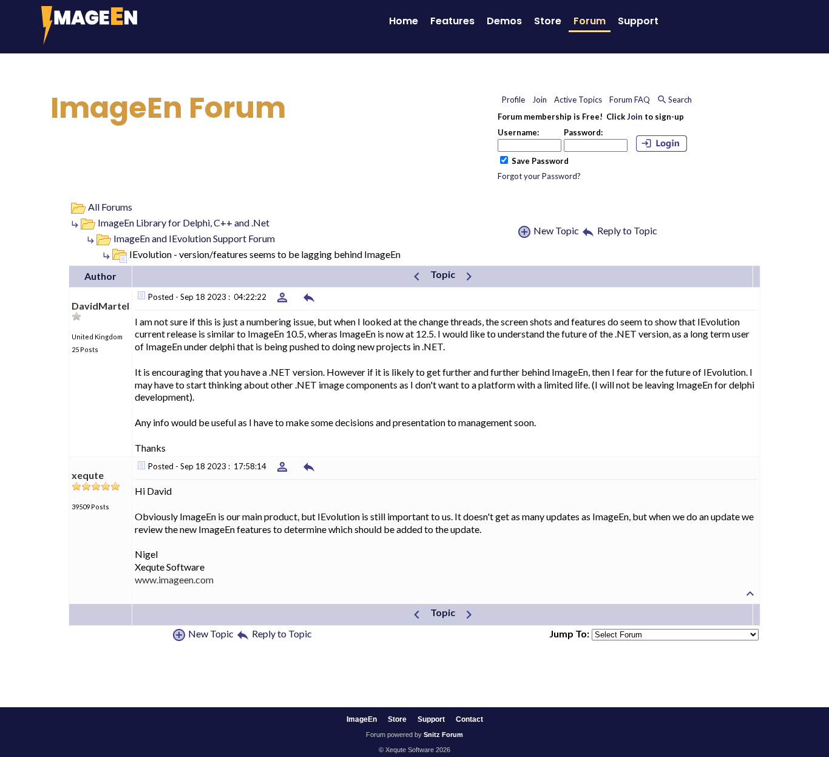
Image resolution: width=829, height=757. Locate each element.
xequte (88, 475)
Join (635, 116)
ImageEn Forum (168, 107)
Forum (590, 21)
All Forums (110, 206)
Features (452, 21)
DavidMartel (100, 305)
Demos (504, 21)
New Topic (556, 230)
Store (547, 21)
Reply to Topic (627, 230)
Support (638, 21)
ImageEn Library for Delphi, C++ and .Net (183, 222)
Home (403, 21)
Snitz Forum (443, 734)
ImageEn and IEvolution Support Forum (194, 238)
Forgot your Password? (539, 176)
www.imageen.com (174, 579)
